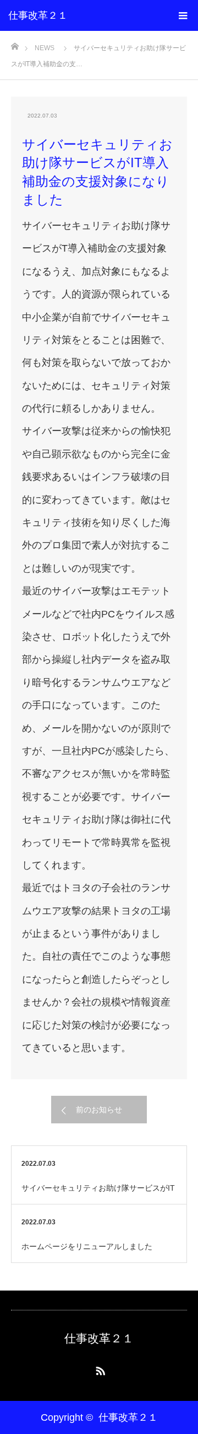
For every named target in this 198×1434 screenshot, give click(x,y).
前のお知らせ (99, 1109)
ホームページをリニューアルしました (86, 1246)
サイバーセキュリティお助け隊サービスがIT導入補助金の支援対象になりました (98, 1194)
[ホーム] (14, 43)
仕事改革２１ (38, 15)
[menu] (182, 15)
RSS (99, 1369)
